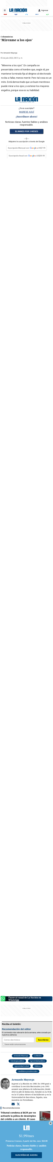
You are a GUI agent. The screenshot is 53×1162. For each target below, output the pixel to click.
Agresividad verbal (22, 1066)
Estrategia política (17, 1061)
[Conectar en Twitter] (18, 1104)
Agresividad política (37, 1061)
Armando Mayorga (10, 53)
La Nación (38, 1056)
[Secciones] (5, 10)
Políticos (38, 1066)
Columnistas (7, 36)
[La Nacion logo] (18, 10)
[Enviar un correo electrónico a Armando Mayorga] (13, 1104)
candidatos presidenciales (27, 1071)
